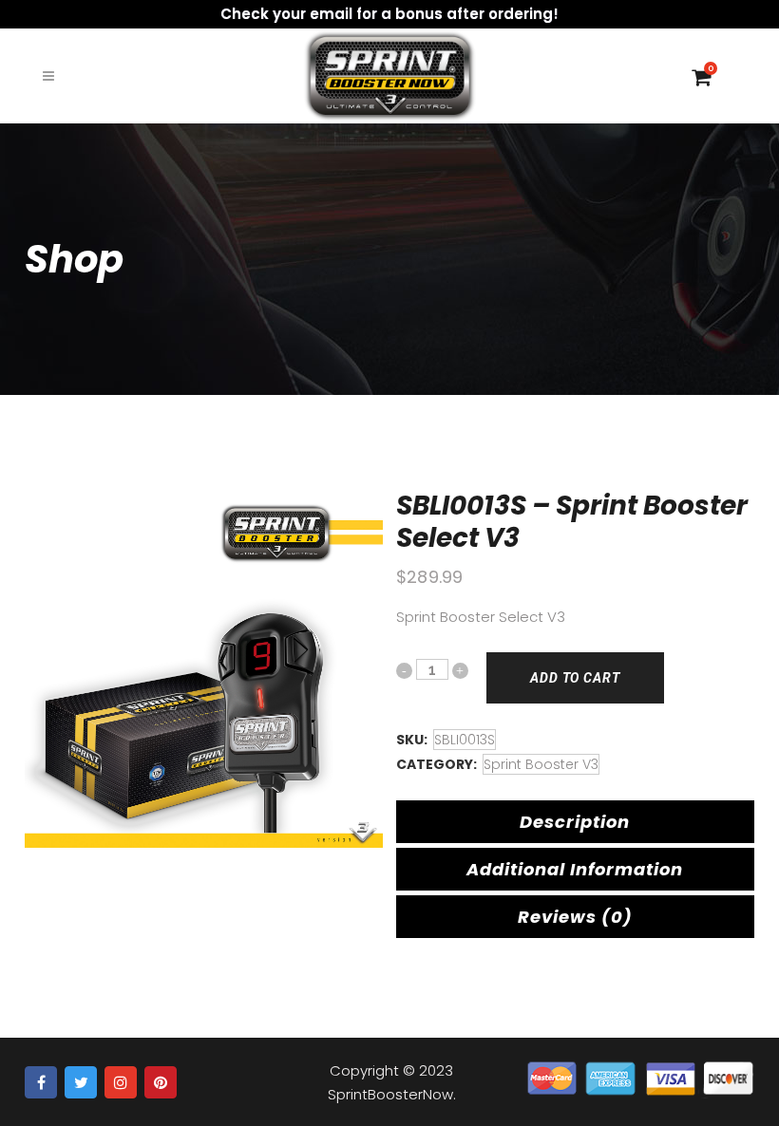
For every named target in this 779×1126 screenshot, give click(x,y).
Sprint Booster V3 (541, 764)
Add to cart (575, 677)
